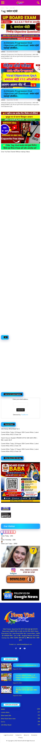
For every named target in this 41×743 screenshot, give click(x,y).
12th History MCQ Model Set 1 (10, 429)
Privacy (21, 737)
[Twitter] (21, 648)
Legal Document (8, 735)
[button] (37, 3)
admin (3, 51)
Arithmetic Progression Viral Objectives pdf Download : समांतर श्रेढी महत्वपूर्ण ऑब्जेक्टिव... (21, 45)
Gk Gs (3, 722)
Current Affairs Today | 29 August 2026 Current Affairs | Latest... (26, 677)
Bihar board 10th (6, 715)
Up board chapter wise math (9, 39)
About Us (26, 735)
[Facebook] (16, 648)
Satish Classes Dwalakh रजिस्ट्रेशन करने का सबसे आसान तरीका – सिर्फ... (27, 690)
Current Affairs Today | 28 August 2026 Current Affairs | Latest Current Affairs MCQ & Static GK (20, 445)
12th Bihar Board (6, 725)
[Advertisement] (20, 242)
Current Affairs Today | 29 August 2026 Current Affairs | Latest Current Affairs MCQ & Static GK (20, 433)
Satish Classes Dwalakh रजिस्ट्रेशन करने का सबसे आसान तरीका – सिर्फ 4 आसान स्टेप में (19, 439)
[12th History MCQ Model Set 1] (6, 667)
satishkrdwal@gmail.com (24, 644)
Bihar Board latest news (8, 718)
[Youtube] (25, 648)
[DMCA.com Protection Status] (20, 515)
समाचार (3, 709)
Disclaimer (34, 735)
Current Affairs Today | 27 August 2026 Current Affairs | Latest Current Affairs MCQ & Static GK (20, 450)
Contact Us (18, 735)
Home (2, 8)
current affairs (5, 712)
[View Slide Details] (20, 565)
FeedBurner (24, 414)
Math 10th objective (7, 87)
